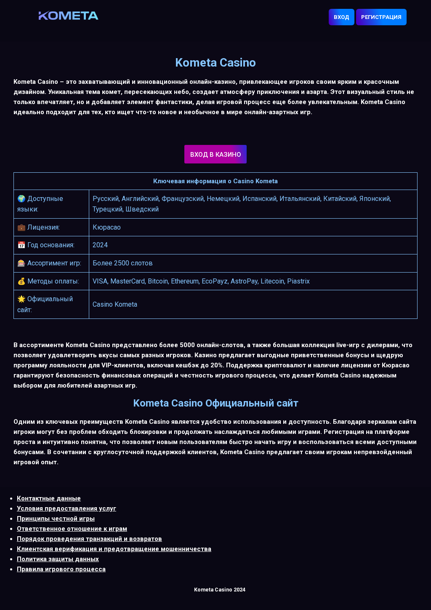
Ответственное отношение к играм (72, 528)
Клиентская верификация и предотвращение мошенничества (114, 549)
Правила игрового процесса (61, 569)
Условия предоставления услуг (66, 508)
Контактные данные (49, 498)
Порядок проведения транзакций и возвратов (89, 539)
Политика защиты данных (58, 559)
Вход (341, 17)
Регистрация (381, 17)
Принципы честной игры (56, 518)
